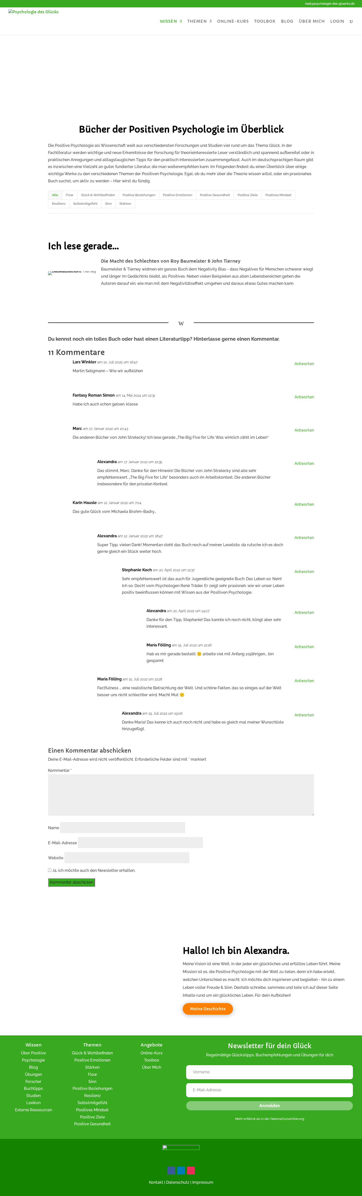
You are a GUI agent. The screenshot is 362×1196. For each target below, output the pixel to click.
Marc (77, 428)
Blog (287, 21)
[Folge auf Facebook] (171, 1171)
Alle (55, 195)
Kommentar (60, 770)
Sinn (108, 203)
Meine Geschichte (208, 1008)
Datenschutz (177, 1182)
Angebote (152, 1045)
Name (53, 827)
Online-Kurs (233, 21)
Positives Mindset (278, 195)
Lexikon (33, 1102)
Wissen (168, 21)
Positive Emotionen (177, 195)
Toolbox (265, 21)
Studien (33, 1095)
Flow (69, 195)
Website (55, 858)
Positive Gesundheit (215, 195)
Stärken (125, 203)
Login (337, 21)
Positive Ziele (248, 195)
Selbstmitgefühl (85, 203)
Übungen (33, 1074)
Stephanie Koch (137, 570)
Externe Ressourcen (33, 1110)
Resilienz (59, 203)
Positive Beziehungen (139, 195)
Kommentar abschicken (71, 882)
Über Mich (151, 1067)
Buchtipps (33, 1088)
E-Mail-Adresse (62, 843)
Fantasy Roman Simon (94, 395)
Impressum (202, 1182)
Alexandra (107, 461)
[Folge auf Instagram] (191, 1171)
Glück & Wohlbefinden (98, 195)
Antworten (304, 363)
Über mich (312, 21)
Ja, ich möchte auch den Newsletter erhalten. (93, 870)
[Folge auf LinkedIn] (181, 1171)
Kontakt (156, 1182)
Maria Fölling (159, 645)
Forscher (33, 1081)
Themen (197, 21)
